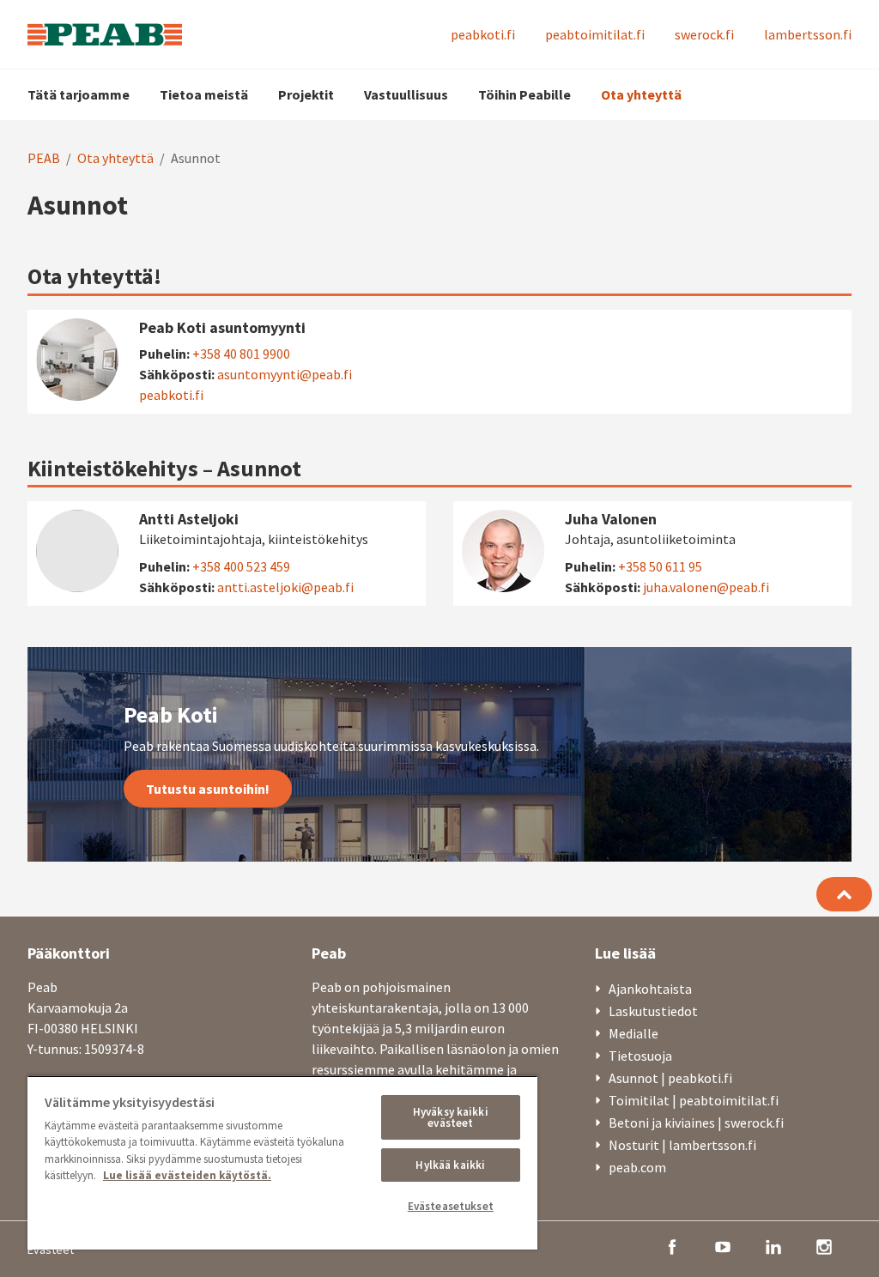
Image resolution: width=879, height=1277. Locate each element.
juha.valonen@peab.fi (706, 587)
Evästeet (50, 1249)
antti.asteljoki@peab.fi (285, 587)
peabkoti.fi (483, 34)
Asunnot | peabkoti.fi (670, 1077)
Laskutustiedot (653, 1011)
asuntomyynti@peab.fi (284, 374)
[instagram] (824, 1245)
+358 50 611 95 (660, 566)
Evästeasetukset (451, 1206)
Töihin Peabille (524, 94)
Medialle (633, 1033)
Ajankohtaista (650, 988)
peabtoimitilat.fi (595, 34)
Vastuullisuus (406, 94)
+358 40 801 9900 (241, 353)
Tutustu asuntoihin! (208, 788)
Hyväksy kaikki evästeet (450, 1117)
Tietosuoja (640, 1055)
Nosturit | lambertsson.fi (682, 1144)
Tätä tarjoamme (78, 94)
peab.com (637, 1167)
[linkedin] (773, 1245)
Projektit (306, 94)
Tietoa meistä (204, 94)
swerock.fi (704, 34)
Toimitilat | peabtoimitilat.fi (694, 1100)
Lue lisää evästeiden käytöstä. (187, 1175)
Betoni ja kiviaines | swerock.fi (696, 1122)
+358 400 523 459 (241, 566)
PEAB (43, 157)
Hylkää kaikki (450, 1165)
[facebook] (672, 1245)
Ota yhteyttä (641, 94)
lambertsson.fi (808, 34)
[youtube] (722, 1245)
